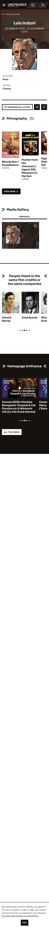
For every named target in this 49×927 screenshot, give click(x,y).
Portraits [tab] (24, 216)
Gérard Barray (6, 319)
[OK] (25, 922)
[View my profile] (42, 5)
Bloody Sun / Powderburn (10, 163)
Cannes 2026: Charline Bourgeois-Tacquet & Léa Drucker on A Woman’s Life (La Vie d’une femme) (19, 406)
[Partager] (37, 107)
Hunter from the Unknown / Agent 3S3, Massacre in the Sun (30, 168)
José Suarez (30, 317)
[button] (35, 226)
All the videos (11, 432)
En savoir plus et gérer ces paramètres (20, 915)
